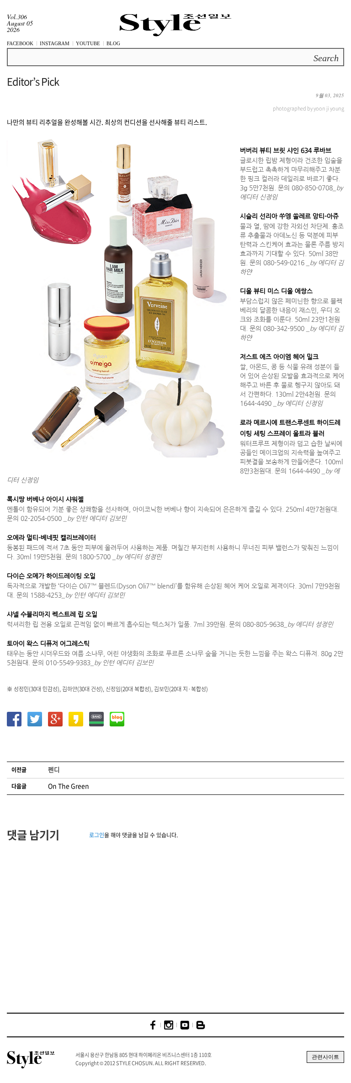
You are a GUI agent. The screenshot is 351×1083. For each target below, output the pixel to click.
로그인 (96, 835)
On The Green (68, 785)
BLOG (113, 43)
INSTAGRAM (54, 43)
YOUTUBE (88, 43)
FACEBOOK (20, 43)
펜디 (54, 769)
